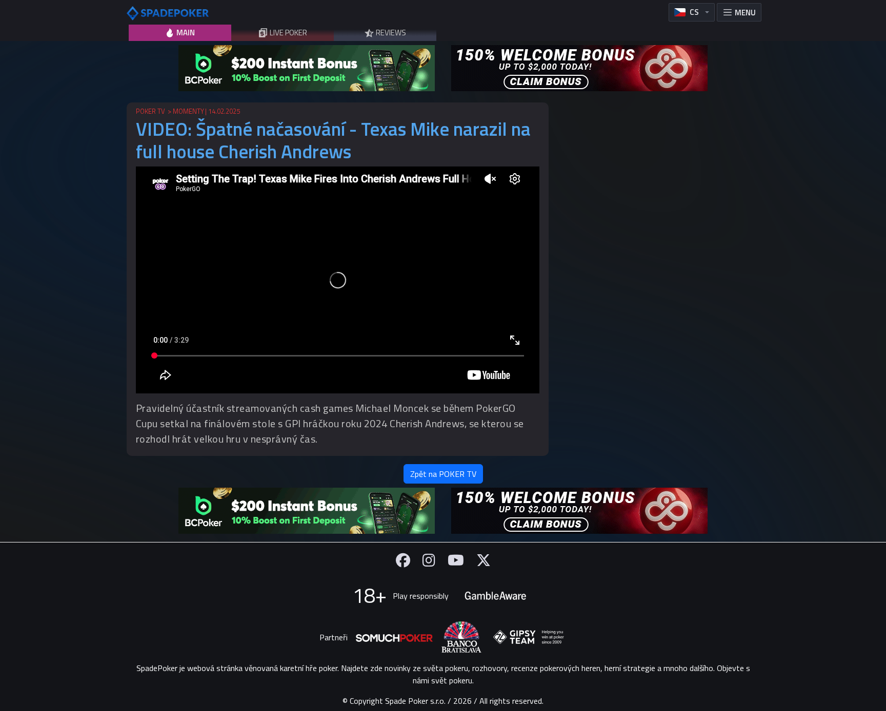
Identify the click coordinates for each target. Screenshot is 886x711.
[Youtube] (456, 560)
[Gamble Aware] (495, 596)
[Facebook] (403, 560)
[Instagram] (428, 560)
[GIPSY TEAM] (528, 637)
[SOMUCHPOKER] (394, 637)
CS (694, 12)
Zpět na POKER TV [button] (443, 474)
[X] (483, 560)
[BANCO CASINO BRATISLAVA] (461, 637)
